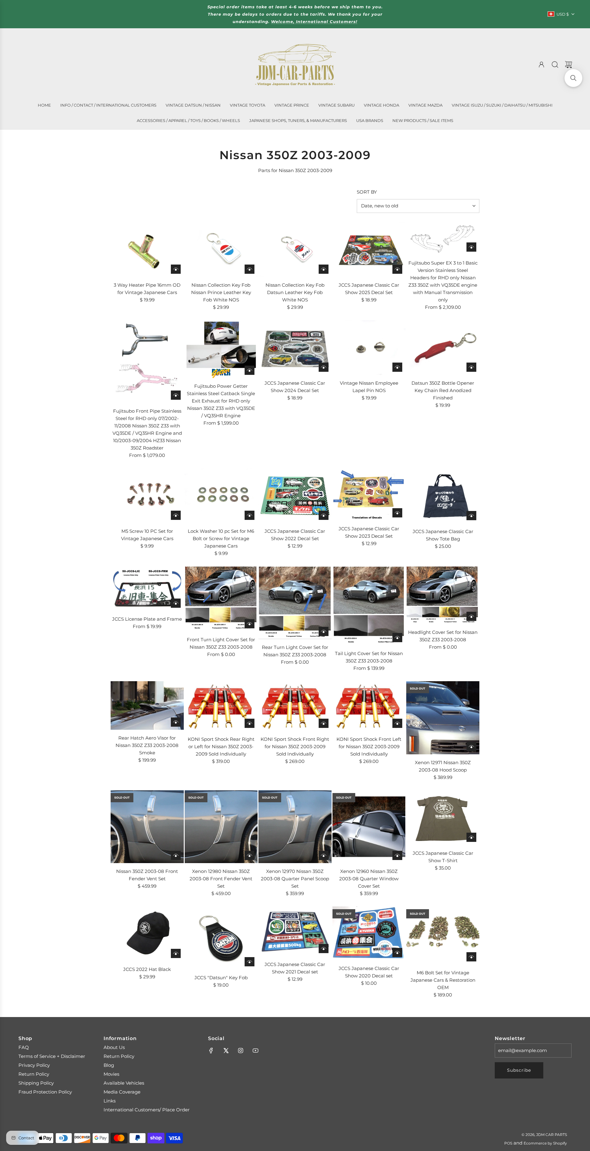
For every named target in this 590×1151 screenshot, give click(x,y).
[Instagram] (240, 1050)
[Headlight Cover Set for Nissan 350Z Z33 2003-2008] (442, 595)
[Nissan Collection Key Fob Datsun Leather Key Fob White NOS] (295, 249)
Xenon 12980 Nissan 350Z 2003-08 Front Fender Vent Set (221, 878)
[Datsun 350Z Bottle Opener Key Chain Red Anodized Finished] (442, 347)
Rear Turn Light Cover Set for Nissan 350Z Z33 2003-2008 (295, 651)
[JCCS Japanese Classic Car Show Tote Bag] (442, 495)
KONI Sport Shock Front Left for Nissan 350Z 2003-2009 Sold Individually (368, 746)
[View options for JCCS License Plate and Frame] (176, 603)
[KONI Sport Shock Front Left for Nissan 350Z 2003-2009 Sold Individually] (369, 706)
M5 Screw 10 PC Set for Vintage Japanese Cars (147, 534)
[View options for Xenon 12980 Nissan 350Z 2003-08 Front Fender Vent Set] (249, 855)
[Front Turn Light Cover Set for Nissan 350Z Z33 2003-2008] (221, 598)
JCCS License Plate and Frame (147, 619)
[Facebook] (211, 1050)
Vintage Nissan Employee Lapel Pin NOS (369, 386)
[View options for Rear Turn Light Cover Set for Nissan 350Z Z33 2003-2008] (323, 631)
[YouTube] (255, 1050)
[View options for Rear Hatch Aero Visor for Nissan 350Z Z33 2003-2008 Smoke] (176, 722)
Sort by (367, 192)
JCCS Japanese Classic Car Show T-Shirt (443, 856)
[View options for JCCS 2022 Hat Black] (176, 953)
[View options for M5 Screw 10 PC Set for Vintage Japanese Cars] (176, 515)
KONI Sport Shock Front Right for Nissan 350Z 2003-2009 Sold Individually (295, 746)
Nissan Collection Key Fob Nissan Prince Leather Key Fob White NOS (221, 292)
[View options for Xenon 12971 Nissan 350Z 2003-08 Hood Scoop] (471, 746)
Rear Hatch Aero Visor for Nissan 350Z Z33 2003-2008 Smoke (147, 745)
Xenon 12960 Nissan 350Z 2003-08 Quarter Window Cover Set (369, 878)
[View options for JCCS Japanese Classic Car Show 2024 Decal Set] (323, 367)
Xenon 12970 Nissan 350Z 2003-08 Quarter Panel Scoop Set (295, 878)
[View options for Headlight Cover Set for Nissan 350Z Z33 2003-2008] (471, 616)
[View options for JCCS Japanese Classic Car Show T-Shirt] (471, 837)
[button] (573, 78)
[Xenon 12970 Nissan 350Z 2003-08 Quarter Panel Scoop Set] (295, 826)
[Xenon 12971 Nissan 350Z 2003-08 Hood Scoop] (442, 717)
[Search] (555, 64)
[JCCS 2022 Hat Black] (147, 933)
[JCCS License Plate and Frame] (147, 588)
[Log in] (541, 64)
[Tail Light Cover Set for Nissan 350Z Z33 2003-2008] (369, 605)
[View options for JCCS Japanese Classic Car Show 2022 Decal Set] (323, 515)
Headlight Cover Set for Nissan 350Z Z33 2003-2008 (443, 635)
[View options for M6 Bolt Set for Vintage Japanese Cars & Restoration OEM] (471, 956)
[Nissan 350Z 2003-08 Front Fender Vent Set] (147, 826)
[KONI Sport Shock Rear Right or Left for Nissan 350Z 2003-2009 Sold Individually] (221, 706)
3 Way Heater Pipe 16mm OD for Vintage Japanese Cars (147, 288)
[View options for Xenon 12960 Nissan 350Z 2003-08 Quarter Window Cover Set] (397, 855)
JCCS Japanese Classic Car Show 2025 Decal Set (369, 288)
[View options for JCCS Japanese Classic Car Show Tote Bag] (471, 515)
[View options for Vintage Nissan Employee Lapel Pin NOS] (397, 367)
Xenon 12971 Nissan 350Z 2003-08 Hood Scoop (443, 766)
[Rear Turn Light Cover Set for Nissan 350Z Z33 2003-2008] (295, 602)
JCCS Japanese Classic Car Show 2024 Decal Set (295, 386)
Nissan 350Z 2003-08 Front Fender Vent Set (147, 875)
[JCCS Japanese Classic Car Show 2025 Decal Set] (369, 249)
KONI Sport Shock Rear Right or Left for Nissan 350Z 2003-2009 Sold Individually (221, 746)
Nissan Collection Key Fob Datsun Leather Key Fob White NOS (295, 292)
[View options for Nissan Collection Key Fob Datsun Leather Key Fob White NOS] (323, 269)
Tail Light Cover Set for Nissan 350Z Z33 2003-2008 (369, 657)
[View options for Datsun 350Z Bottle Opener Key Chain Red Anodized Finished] (471, 367)
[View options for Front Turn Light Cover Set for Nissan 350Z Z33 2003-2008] (249, 623)
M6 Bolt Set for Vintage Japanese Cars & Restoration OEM (443, 980)
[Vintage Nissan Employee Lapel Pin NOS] (369, 347)
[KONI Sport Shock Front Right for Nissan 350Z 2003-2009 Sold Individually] (295, 706)
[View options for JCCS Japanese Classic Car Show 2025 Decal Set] (397, 269)
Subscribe (519, 1070)
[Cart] (568, 64)
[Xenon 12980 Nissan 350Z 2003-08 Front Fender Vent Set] (221, 826)
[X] (226, 1050)
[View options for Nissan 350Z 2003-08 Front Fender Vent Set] (176, 855)
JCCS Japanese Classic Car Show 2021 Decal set (295, 968)
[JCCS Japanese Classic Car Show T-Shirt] (442, 817)
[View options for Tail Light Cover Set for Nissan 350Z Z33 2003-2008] (397, 637)
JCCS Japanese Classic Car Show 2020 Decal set (369, 972)
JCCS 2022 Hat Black (147, 969)
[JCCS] (221, 937)
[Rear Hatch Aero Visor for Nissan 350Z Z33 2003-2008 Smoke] (147, 705)
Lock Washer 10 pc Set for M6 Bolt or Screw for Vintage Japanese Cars (221, 538)
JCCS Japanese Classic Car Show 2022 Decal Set (295, 534)
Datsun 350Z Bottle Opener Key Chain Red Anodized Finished (442, 390)
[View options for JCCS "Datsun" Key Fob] (249, 961)
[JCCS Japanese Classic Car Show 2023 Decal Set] (369, 494)
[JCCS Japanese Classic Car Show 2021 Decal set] (295, 931)
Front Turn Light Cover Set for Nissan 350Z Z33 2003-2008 (221, 643)
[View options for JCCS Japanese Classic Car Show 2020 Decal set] (397, 952)
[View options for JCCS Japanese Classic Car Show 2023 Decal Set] (397, 512)
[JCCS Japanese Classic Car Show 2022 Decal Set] (295, 495)
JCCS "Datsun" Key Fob (221, 977)
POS (508, 1143)
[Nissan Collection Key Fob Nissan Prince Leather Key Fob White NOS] (221, 249)
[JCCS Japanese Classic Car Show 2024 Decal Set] (295, 347)
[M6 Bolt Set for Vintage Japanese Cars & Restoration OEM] (442, 935)
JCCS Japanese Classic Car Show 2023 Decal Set (369, 532)
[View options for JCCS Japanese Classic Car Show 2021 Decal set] (323, 948)
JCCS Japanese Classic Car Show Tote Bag (443, 535)
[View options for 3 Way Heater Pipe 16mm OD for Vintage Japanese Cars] (176, 269)
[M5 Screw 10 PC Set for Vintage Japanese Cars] (147, 495)
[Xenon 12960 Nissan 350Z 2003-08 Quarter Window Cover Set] (369, 826)
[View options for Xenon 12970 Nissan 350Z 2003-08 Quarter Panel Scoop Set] (323, 855)
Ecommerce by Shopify (545, 1143)
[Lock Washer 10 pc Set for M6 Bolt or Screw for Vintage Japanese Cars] (221, 495)
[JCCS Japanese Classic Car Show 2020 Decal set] (369, 933)
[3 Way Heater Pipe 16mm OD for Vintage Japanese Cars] (147, 249)
